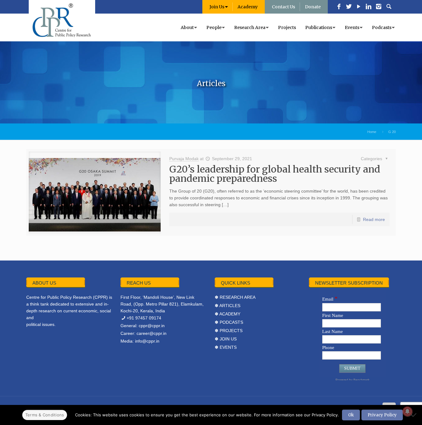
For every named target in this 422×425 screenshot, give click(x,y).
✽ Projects (229, 330)
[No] (414, 415)
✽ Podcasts (229, 322)
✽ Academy (227, 313)
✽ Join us (226, 338)
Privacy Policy (382, 415)
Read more (374, 219)
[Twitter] (349, 7)
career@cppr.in (152, 333)
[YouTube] (359, 7)
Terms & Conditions (44, 414)
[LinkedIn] (368, 7)
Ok (351, 415)
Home (371, 132)
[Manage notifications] (407, 411)
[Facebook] (339, 7)
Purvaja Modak (184, 158)
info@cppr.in (147, 341)
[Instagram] (378, 7)
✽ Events (226, 347)
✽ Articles (227, 305)
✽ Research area (235, 297)
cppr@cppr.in (152, 325)
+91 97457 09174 (144, 317)
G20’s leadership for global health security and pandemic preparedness (274, 173)
